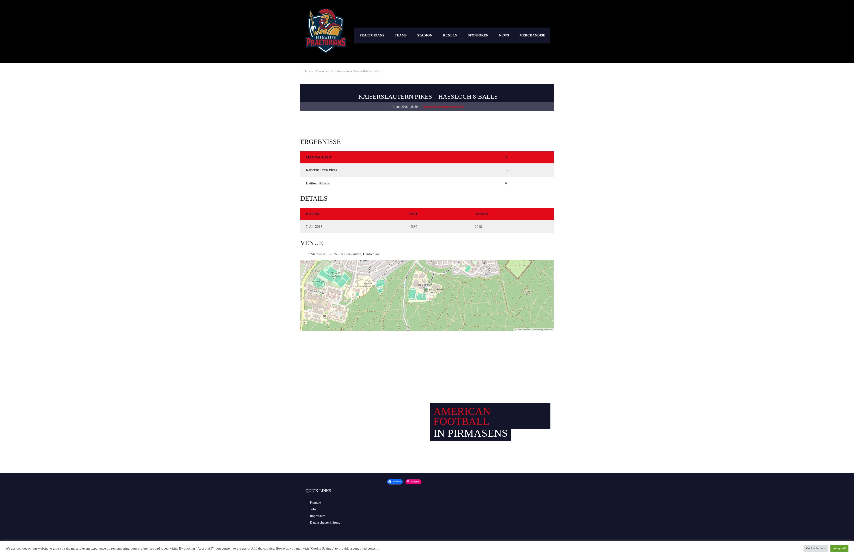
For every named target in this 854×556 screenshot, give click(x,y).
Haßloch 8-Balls (468, 96)
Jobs (313, 509)
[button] (427, 290)
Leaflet (519, 329)
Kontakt (315, 502)
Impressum (317, 516)
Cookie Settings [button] (816, 548)
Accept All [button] (839, 548)
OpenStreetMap (537, 329)
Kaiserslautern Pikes (395, 96)
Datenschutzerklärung (325, 522)
